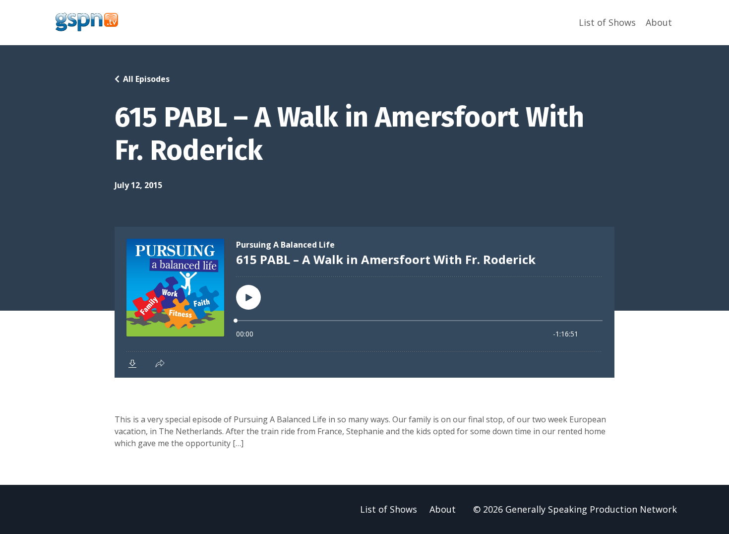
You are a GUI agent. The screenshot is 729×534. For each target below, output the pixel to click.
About (659, 22)
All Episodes (146, 78)
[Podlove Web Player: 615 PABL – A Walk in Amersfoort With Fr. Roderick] (364, 302)
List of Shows (607, 22)
